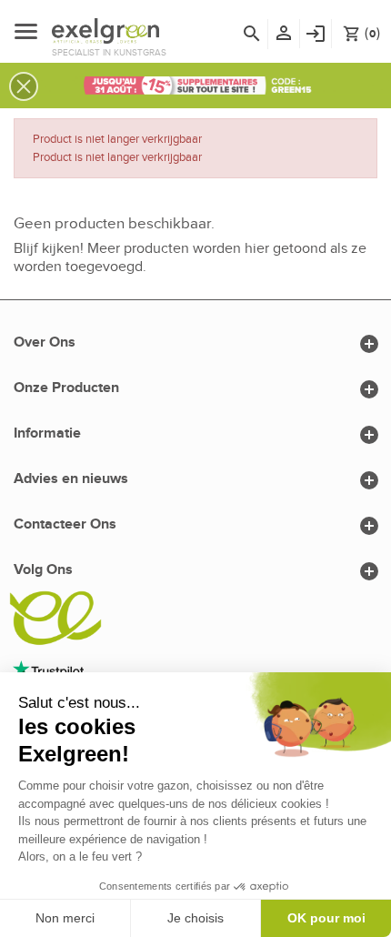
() (361, 33)
